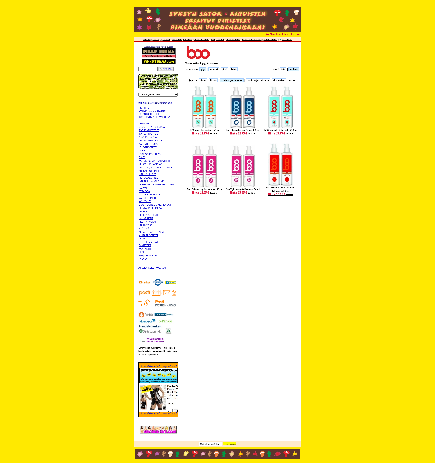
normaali (214, 69)
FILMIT (142, 252)
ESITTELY (144, 108)
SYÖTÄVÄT (145, 228)
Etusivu (147, 39)
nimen (203, 80)
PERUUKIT (144, 211)
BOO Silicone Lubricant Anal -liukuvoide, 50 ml (281, 191)
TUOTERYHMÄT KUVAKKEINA (154, 117)
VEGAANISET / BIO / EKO (152, 140)
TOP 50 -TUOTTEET (149, 134)
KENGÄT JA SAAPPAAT (151, 164)
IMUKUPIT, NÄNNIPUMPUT (153, 181)
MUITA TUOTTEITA (148, 235)
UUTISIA (143, 111)
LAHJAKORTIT (146, 150)
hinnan (213, 80)
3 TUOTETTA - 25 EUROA (152, 127)
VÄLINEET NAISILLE (149, 194)
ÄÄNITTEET (145, 245)
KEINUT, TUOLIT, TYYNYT (152, 232)
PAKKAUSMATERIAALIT (151, 154)
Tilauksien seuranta (252, 39)
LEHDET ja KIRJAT (148, 242)
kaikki (234, 69)
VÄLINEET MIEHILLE (149, 198)
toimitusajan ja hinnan (258, 80)
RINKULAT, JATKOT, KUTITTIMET (156, 167)
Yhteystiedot (217, 39)
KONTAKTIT (145, 249)
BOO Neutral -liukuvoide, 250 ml (280, 132)
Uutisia (166, 39)
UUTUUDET (145, 123)
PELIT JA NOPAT (147, 222)
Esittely (157, 39)
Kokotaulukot (270, 39)
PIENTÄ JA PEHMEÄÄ (150, 208)
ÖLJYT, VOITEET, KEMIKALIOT (155, 205)
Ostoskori (287, 39)
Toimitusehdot (201, 39)
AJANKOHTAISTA (148, 137)
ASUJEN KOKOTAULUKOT (152, 268)
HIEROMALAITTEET (149, 178)
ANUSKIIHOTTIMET (149, 171)
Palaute (188, 39)
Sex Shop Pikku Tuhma (276, 34)
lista (283, 69)
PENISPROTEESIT (148, 215)
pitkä (224, 69)
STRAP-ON (144, 191)
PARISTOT (144, 238)
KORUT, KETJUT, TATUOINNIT (154, 161)
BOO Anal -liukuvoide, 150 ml (204, 132)
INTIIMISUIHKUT (147, 174)
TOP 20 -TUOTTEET (149, 130)
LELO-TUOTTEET (148, 147)
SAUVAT (143, 188)
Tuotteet (295, 34)
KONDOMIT (145, 201)
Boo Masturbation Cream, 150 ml (242, 132)
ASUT (142, 157)
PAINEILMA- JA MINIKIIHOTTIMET (156, 184)
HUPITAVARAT (146, 225)
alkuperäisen (279, 80)
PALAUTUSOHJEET (149, 114)
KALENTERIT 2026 (148, 144)
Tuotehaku (177, 39)
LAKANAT (144, 259)
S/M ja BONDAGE (148, 255)
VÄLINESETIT (146, 218)
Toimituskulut (233, 39)
